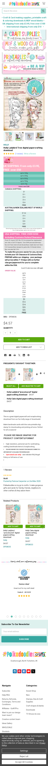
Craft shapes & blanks (35, 706)
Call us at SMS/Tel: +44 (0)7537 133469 (24, 665)
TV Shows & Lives (33, 714)
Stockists (5, 731)
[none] (24, 104)
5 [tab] (24, 617)
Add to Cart (13, 526)
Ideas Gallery (7, 723)
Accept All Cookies (24, 762)
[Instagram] (15, 671)
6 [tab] (28, 617)
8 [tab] (36, 617)
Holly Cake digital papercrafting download (25, 399)
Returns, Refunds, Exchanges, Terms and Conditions (11, 701)
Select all (10, 386)
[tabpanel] (24, 589)
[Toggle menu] (3, 3)
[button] (24, 35)
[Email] (10, 355)
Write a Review (30, 154)
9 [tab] (40, 617)
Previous (4, 526)
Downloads (30, 710)
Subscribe (6, 691)
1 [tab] (8, 617)
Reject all (24, 756)
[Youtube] (29, 671)
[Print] (15, 355)
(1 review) (19, 154)
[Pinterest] (28, 355)
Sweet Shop (31, 691)
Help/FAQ (6, 695)
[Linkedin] (24, 355)
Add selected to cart (31, 386)
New (28, 695)
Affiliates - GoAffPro (10, 708)
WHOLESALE (7, 727)
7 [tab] (32, 617)
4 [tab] (20, 617)
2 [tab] (12, 617)
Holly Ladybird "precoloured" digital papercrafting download (11, 533)
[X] (19, 355)
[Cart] (44, 3)
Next (43, 526)
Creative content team (11, 719)
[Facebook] (5, 355)
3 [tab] (16, 617)
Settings (24, 750)
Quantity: (8, 328)
